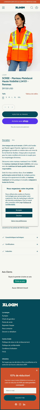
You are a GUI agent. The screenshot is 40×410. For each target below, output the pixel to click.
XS (3, 97)
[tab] (7, 140)
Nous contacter (7, 328)
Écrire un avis (20, 281)
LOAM (4, 75)
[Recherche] (31, 8)
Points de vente (7, 322)
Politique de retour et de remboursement (16, 342)
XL (15, 97)
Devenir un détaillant (9, 332)
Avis (13, 140)
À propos (5, 316)
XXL (19, 97)
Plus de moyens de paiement (20, 127)
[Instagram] (20, 404)
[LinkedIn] (24, 404)
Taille (20, 94)
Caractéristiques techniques (14, 237)
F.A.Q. (4, 352)
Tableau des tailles (32, 94)
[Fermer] (36, 370)
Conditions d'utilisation (9, 348)
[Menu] (3, 7)
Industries (8, 251)
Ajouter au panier (20, 114)
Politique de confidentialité (11, 345)
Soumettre (20, 398)
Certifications (9, 244)
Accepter (19, 210)
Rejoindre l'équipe (8, 325)
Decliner (19, 216)
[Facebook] (16, 404)
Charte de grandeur (8, 319)
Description (6, 140)
